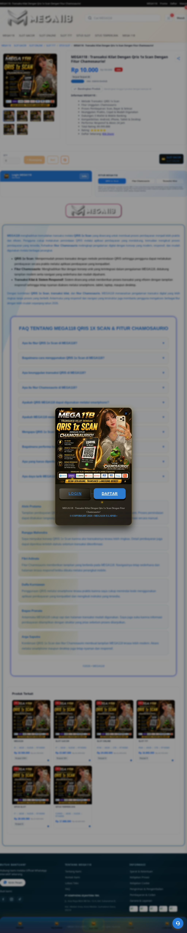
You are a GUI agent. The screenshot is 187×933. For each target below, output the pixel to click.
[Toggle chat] (177, 923)
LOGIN (75, 493)
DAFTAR (110, 493)
